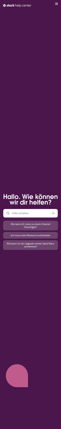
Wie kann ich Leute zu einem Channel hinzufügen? (30, 226)
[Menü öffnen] (56, 3)
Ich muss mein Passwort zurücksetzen (30, 235)
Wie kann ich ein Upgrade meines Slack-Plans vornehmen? (30, 245)
